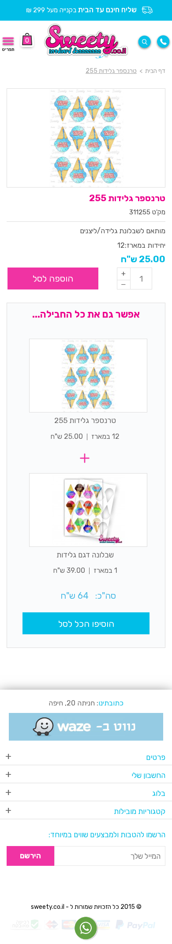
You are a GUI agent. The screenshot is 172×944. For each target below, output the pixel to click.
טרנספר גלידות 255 (85, 420)
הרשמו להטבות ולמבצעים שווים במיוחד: (107, 834)
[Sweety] (86, 40)
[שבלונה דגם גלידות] (88, 510)
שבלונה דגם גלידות (85, 554)
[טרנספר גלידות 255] (88, 375)
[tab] (86, 758)
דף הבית (155, 71)
